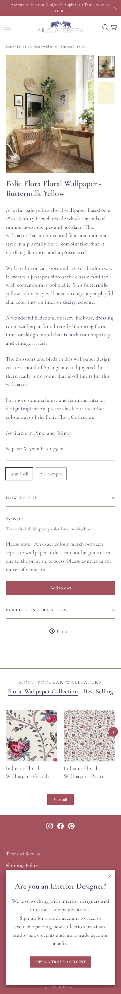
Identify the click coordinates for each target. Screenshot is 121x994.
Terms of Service (23, 854)
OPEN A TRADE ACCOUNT (61, 961)
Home (10, 46)
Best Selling (98, 691)
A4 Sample (50, 474)
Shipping (41, 529)
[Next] (113, 732)
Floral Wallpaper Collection (43, 691)
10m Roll (19, 474)
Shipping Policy (22, 865)
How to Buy (22, 498)
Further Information (36, 610)
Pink (39, 433)
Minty (64, 433)
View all (60, 799)
